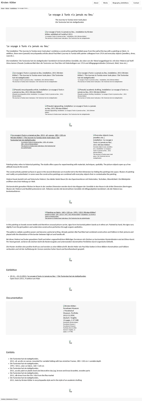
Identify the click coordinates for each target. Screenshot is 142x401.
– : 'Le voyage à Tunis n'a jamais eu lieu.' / (48, 276)
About (96, 3)
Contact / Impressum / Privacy (9, 399)
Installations (13, 8)
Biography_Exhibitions (121, 3)
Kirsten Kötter (8, 2)
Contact (136, 3)
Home (2, 8)
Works (105, 3)
